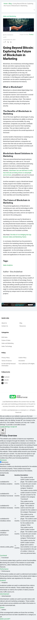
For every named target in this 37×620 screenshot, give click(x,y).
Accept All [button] (13, 427)
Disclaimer (21, 360)
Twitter (5, 383)
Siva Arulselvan (8, 35)
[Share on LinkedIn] (11, 42)
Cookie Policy (22, 357)
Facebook (6, 377)
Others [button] (2, 607)
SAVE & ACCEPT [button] (5, 619)
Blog (10, 3)
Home (5, 3)
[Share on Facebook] (5, 42)
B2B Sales (5, 337)
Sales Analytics (8, 265)
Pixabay (31, 34)
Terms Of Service (7, 360)
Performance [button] (4, 569)
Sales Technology (7, 346)
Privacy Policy (6, 357)
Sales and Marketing (7, 343)
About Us (4, 323)
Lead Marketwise (12, 410)
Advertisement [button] (4, 594)
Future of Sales (6, 340)
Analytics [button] (3, 580)
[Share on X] (8, 42)
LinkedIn (6, 380)
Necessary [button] (3, 460)
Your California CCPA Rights (26, 363)
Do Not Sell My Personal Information (9, 364)
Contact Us (5, 326)
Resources (23, 326)
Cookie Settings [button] (5, 427)
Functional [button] (3, 555)
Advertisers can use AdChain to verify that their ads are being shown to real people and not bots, (18, 173)
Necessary (5, 462)
